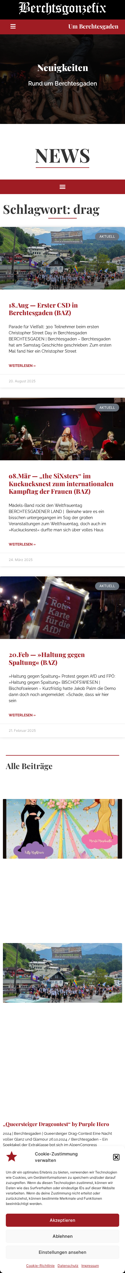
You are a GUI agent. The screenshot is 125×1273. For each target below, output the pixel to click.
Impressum (90, 1265)
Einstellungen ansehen (62, 1252)
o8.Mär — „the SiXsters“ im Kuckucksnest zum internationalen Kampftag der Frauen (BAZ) (61, 483)
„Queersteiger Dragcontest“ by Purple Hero (56, 1124)
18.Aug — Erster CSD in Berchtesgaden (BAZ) (43, 309)
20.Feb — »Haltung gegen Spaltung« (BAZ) (47, 658)
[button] (116, 1157)
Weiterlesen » (22, 366)
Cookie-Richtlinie (40, 1265)
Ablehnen (63, 1236)
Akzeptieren (62, 1220)
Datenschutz (68, 1265)
